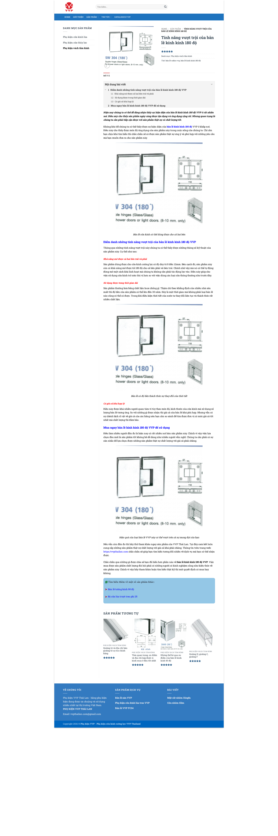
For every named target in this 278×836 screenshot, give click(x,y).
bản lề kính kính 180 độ (191, 60)
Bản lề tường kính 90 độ (121, 589)
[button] (107, 65)
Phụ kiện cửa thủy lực (75, 42)
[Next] (215, 645)
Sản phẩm (91, 17)
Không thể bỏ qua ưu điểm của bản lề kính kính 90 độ (171, 658)
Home (67, 17)
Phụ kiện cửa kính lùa (75, 36)
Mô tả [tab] (106, 75)
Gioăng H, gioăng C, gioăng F (198, 655)
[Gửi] (165, 6)
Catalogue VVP (122, 17)
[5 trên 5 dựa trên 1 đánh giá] (188, 51)
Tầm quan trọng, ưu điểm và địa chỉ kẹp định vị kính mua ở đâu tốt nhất (144, 658)
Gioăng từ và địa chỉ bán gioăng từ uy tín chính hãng (115, 651)
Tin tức (105, 17)
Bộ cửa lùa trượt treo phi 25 (122, 596)
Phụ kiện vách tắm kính (76, 48)
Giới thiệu (78, 17)
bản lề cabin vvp (173, 60)
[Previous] (103, 645)
